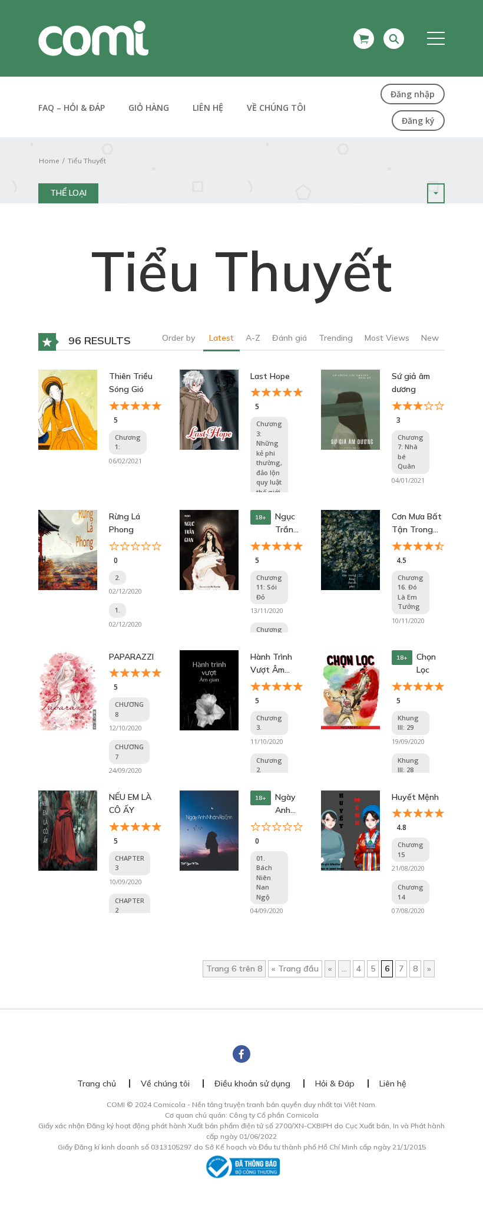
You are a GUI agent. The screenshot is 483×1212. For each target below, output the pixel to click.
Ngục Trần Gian (285, 523)
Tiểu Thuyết (87, 160)
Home (49, 160)
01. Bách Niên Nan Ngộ (264, 877)
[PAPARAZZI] (67, 689)
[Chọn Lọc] (350, 689)
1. (117, 609)
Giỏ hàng (148, 107)
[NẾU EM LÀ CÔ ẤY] (67, 830)
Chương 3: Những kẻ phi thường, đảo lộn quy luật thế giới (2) (269, 462)
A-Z (253, 337)
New (430, 337)
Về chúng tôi (276, 107)
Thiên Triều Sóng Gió (131, 382)
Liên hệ (208, 107)
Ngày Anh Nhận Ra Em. (287, 804)
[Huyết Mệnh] (350, 830)
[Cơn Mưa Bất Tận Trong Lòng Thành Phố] (350, 549)
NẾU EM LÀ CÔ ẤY (130, 803)
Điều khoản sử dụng (252, 1083)
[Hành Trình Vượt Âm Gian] (209, 689)
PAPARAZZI (131, 656)
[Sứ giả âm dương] (350, 409)
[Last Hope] (209, 409)
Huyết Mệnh (415, 797)
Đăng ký (418, 120)
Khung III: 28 (408, 765)
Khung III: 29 (408, 722)
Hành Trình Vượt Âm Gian (271, 664)
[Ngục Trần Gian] (209, 549)
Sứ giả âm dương (411, 382)
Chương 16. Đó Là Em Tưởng (411, 592)
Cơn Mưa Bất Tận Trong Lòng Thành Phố (417, 523)
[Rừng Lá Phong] (67, 549)
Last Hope (270, 376)
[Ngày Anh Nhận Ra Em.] (209, 830)
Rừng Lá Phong (124, 523)
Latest (221, 337)
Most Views (387, 337)
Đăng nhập (413, 94)
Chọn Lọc (426, 663)
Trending (336, 337)
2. (117, 577)
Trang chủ (96, 1083)
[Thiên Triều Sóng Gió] (67, 409)
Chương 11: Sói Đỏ (269, 587)
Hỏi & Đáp (335, 1083)
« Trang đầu (295, 968)
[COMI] (93, 37)
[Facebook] (241, 1054)
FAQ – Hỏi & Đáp (71, 107)
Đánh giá (289, 337)
